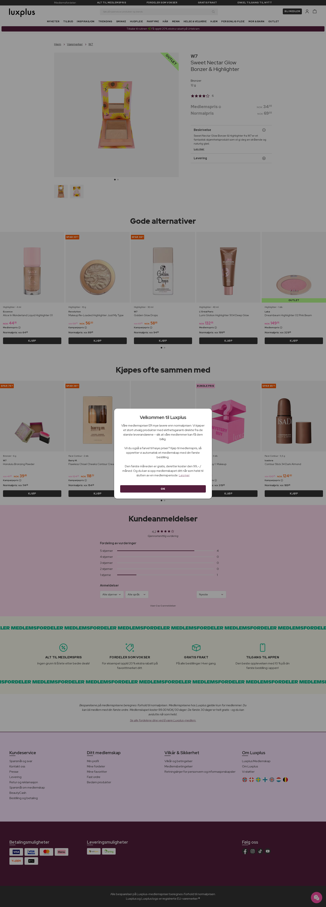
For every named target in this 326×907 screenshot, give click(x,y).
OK (163, 488)
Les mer (184, 475)
